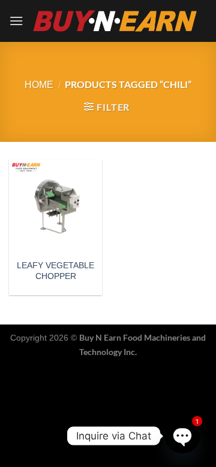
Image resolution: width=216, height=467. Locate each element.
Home (39, 85)
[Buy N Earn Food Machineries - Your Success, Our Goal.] (115, 21)
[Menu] (16, 20)
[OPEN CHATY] (182, 436)
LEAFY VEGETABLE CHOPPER (55, 271)
